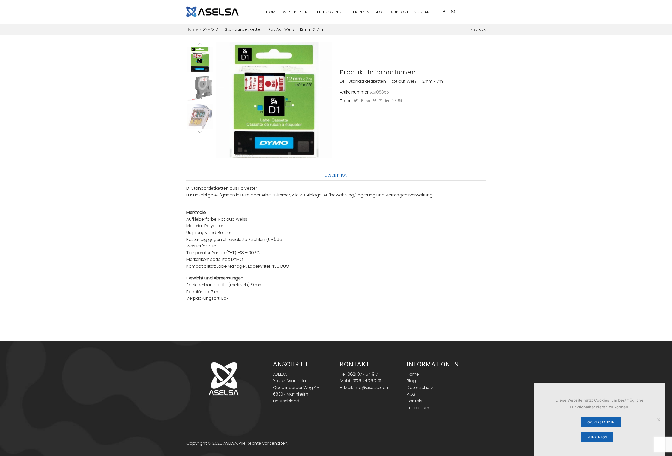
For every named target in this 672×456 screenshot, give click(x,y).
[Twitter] (356, 100)
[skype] (399, 100)
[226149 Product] (200, 117)
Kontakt (423, 11)
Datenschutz (420, 388)
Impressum (418, 408)
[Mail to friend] (380, 100)
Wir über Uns (296, 11)
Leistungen (326, 11)
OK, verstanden (601, 422)
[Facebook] (444, 12)
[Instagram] (453, 12)
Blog (380, 11)
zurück (480, 29)
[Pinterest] (374, 100)
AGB (411, 394)
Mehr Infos (597, 437)
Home (272, 11)
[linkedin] (387, 100)
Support (400, 11)
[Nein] (658, 419)
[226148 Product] (200, 89)
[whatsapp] (393, 100)
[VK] (368, 100)
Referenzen (357, 11)
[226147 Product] (200, 59)
